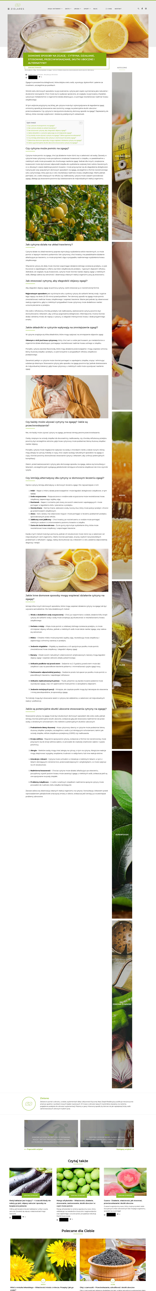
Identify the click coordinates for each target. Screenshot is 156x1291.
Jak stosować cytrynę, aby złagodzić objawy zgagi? (47, 130)
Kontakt (118, 9)
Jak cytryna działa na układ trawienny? (42, 128)
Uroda (76, 9)
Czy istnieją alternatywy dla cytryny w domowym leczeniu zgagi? (52, 138)
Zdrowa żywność (34, 67)
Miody (43, 1284)
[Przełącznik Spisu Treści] (80, 122)
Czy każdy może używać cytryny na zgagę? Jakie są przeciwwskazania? (54, 135)
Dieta (67, 9)
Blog (95, 9)
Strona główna (28, 70)
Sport (86, 9)
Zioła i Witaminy (54, 9)
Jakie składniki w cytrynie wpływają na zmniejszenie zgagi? (50, 133)
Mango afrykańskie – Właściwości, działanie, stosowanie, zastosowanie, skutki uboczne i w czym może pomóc (76, 1203)
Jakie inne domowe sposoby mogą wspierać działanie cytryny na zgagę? (55, 140)
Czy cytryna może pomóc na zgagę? (41, 125)
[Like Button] (39, 77)
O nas (110, 9)
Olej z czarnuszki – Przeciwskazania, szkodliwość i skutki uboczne (107, 1287)
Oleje (113, 1284)
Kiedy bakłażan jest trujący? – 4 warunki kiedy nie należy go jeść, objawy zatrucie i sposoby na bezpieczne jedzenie (30, 1203)
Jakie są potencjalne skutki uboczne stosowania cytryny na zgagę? (53, 143)
